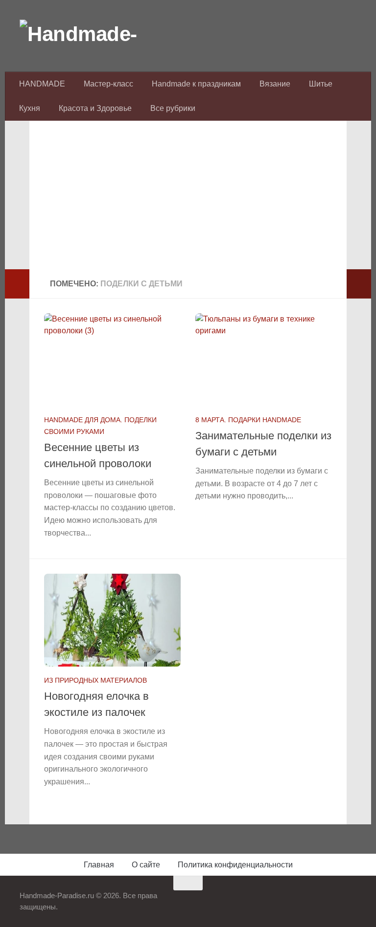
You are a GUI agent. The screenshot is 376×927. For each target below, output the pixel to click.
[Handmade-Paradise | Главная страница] (93, 34)
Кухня (29, 108)
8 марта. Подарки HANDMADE (248, 420)
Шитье (320, 84)
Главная (99, 865)
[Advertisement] (188, 200)
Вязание (274, 84)
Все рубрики (172, 108)
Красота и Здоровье (95, 108)
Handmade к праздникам (196, 84)
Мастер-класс (108, 84)
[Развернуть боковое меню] (17, 284)
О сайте (146, 865)
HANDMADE (42, 84)
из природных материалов (95, 680)
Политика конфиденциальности (235, 865)
